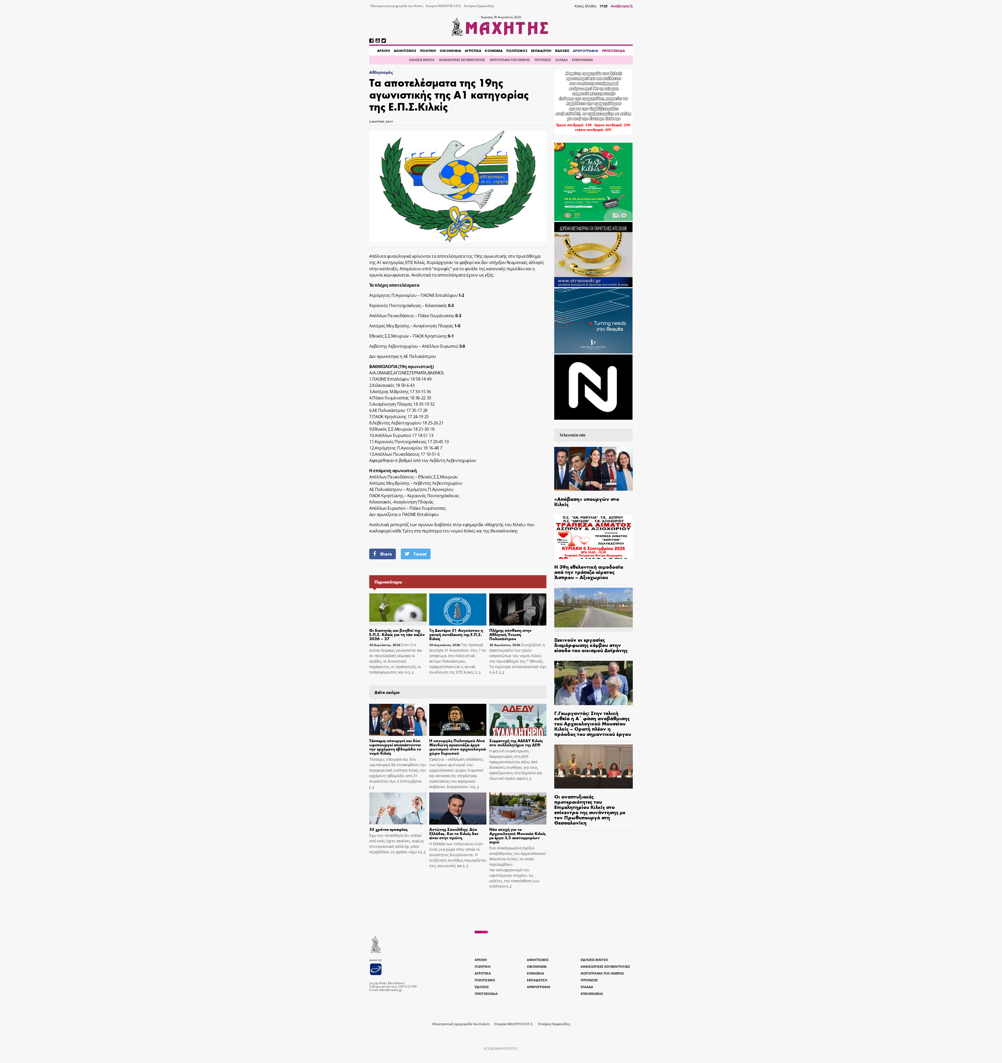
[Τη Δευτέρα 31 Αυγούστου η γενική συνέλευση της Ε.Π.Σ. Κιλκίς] (458, 609)
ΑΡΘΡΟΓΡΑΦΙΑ (585, 50)
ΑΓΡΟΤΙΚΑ (473, 50)
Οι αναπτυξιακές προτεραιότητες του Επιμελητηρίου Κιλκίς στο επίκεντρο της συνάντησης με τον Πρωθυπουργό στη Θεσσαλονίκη (589, 809)
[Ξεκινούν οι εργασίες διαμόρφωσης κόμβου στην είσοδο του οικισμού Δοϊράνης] (593, 610)
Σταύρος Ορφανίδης (479, 6)
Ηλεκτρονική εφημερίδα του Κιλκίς (397, 6)
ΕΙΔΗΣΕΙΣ (562, 50)
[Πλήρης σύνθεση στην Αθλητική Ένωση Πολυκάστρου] (518, 609)
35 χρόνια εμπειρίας (388, 829)
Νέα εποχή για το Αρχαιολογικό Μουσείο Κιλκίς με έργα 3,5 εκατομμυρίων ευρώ (517, 835)
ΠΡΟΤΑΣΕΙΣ (542, 60)
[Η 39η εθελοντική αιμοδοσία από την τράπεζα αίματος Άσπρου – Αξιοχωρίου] (593, 537)
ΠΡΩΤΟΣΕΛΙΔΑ (613, 50)
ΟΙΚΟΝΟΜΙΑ (450, 50)
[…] (410, 672)
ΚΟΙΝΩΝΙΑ (494, 50)
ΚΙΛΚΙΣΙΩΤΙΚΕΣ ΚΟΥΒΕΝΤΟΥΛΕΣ (462, 60)
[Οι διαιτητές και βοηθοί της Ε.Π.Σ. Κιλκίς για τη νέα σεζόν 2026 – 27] (398, 609)
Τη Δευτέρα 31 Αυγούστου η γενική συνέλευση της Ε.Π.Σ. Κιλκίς (456, 634)
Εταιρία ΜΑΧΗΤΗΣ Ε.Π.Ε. (443, 6)
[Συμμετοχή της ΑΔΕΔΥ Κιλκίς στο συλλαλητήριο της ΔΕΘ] (518, 720)
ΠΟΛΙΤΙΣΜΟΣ (516, 50)
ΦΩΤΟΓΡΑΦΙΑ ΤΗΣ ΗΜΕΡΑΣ (510, 60)
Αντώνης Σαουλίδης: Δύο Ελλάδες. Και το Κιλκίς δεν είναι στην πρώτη (454, 833)
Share (386, 554)
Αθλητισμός (381, 72)
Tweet (419, 554)
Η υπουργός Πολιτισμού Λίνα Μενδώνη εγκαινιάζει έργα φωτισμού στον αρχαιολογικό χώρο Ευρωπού (457, 747)
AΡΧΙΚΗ (383, 50)
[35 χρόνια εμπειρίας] (398, 808)
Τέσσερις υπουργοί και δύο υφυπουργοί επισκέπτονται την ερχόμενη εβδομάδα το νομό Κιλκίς (395, 747)
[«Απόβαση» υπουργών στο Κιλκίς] (593, 469)
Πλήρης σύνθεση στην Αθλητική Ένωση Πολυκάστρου (510, 634)
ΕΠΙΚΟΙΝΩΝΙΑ (582, 60)
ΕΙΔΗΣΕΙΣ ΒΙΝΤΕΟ (421, 60)
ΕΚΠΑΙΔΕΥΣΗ (541, 50)
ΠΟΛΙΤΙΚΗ (428, 50)
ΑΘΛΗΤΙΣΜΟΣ (405, 50)
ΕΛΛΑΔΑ (561, 60)
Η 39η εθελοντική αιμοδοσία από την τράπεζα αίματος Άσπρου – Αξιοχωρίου (588, 571)
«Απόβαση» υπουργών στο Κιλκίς (586, 501)
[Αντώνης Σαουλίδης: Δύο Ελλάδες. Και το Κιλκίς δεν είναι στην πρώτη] (458, 808)
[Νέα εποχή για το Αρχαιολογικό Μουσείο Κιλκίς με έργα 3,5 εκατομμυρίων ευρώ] (518, 808)
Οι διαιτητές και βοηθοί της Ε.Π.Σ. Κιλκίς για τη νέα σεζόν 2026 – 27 (397, 634)
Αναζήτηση (620, 6)
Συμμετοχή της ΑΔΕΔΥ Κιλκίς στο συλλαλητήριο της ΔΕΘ (516, 742)
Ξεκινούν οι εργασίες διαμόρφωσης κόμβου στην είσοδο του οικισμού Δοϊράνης (591, 644)
